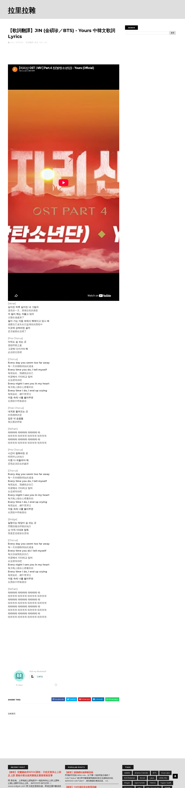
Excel (142, 778)
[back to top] (175, 776)
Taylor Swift (165, 783)
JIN (45, 42)
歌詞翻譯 (29, 42)
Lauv (152, 778)
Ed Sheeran (129, 778)
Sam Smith (140, 783)
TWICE (153, 783)
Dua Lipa (165, 773)
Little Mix (163, 778)
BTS (41, 42)
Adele (127, 773)
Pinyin (127, 783)
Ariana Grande (141, 773)
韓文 (36, 42)
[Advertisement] (63, 53)
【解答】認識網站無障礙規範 (79, 772)
